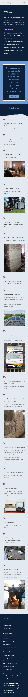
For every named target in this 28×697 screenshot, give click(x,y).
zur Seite (14, 97)
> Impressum (6, 628)
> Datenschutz (7, 625)
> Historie (5, 621)
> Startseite (6, 618)
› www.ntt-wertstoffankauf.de (10, 683)
